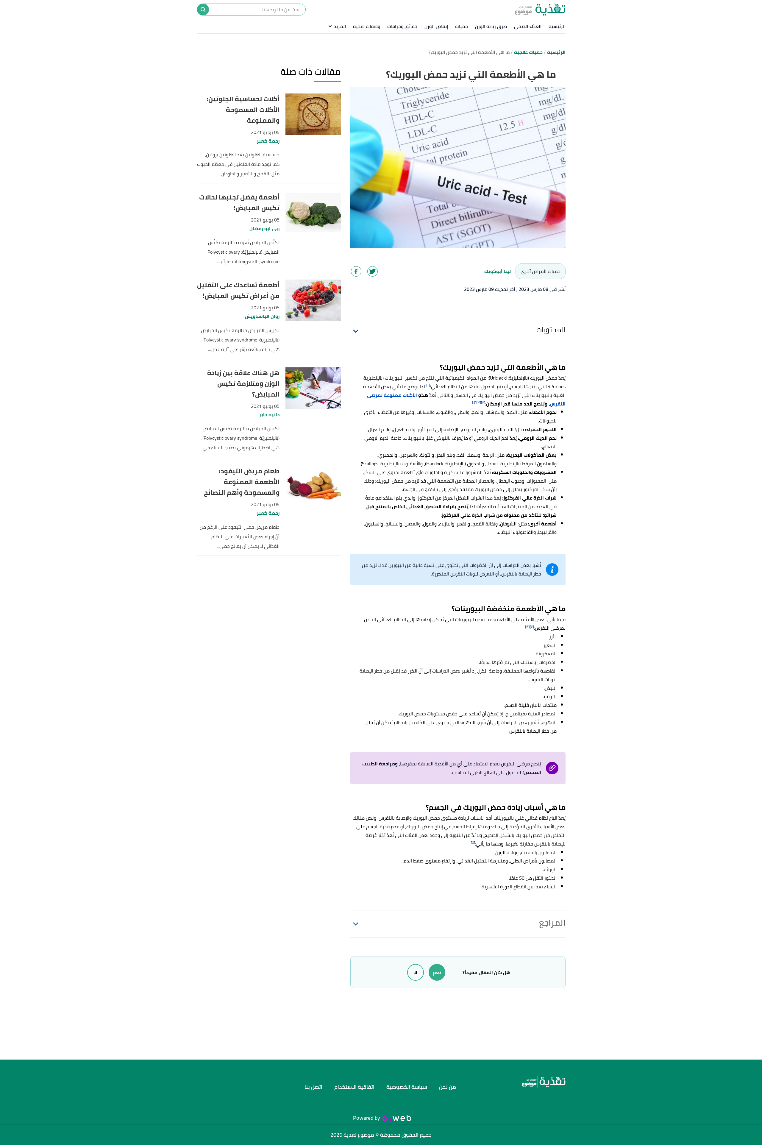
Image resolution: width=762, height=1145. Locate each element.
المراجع (552, 922)
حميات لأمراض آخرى (540, 271)
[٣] (478, 402)
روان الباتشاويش (262, 316)
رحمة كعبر (268, 141)
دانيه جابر (269, 414)
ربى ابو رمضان (264, 228)
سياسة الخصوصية (406, 1087)
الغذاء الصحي (527, 26)
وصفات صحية (366, 26)
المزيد (340, 26)
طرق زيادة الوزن (491, 26)
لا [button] (415, 972)
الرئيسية (557, 26)
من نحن (447, 1087)
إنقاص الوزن (436, 26)
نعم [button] (437, 972)
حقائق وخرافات (402, 26)
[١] (428, 385)
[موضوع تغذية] (519, 1082)
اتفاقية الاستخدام (354, 1087)
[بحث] (203, 9)
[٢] (483, 402)
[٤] (474, 402)
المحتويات (551, 329)
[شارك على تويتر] (372, 271)
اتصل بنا (313, 1087)
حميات (461, 26)
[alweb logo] (396, 1118)
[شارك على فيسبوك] (356, 271)
